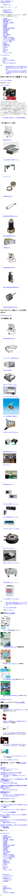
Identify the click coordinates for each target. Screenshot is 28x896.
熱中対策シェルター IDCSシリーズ (11, 663)
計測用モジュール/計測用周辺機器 (17, 117)
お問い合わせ (6, 874)
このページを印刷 (5, 85)
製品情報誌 (5, 881)
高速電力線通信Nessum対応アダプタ (11, 695)
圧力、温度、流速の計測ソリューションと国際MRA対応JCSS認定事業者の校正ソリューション (16, 604)
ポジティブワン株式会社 (6, 80)
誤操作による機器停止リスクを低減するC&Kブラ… (15, 721)
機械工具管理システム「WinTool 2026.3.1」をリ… (14, 709)
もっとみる (11, 613)
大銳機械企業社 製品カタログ (10, 646)
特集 (4, 889)
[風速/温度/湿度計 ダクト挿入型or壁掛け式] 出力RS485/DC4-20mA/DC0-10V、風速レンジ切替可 (16, 68)
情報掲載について (7, 878)
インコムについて (7, 879)
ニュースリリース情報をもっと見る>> (9, 759)
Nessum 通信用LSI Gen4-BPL (9, 679)
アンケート (5, 891)
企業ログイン (6, 887)
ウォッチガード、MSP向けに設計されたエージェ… (15, 744)
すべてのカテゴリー (5, 55)
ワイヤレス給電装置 (8, 630)
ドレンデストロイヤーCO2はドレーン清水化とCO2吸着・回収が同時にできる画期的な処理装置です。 (16, 72)
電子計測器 (6, 117)
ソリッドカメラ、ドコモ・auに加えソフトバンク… (15, 755)
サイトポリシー (6, 877)
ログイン (5, 885)
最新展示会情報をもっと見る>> (8, 798)
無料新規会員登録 (7, 888)
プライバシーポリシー (8, 875)
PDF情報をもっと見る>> (6, 699)
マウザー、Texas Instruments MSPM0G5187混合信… (15, 732)
